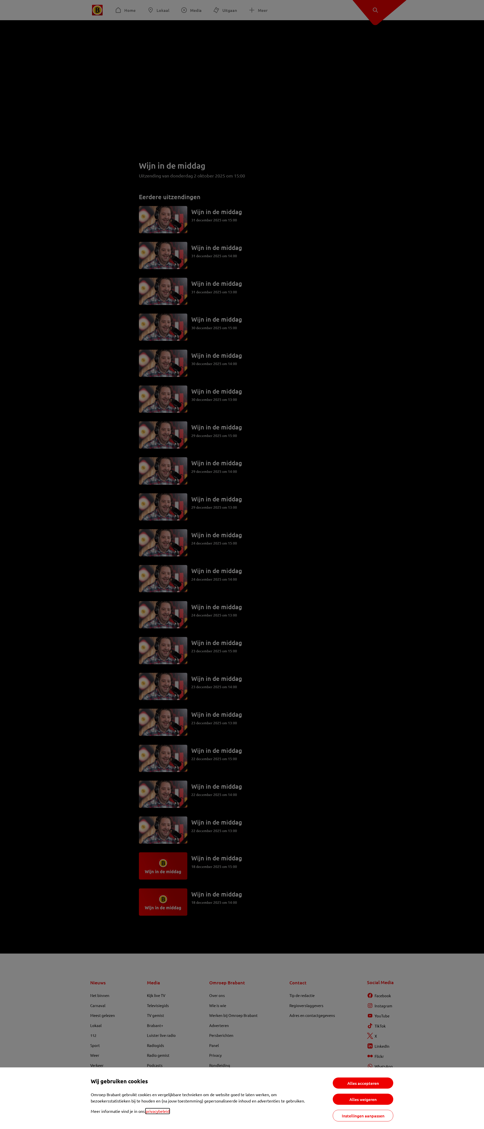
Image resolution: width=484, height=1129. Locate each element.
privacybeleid (157, 1111)
